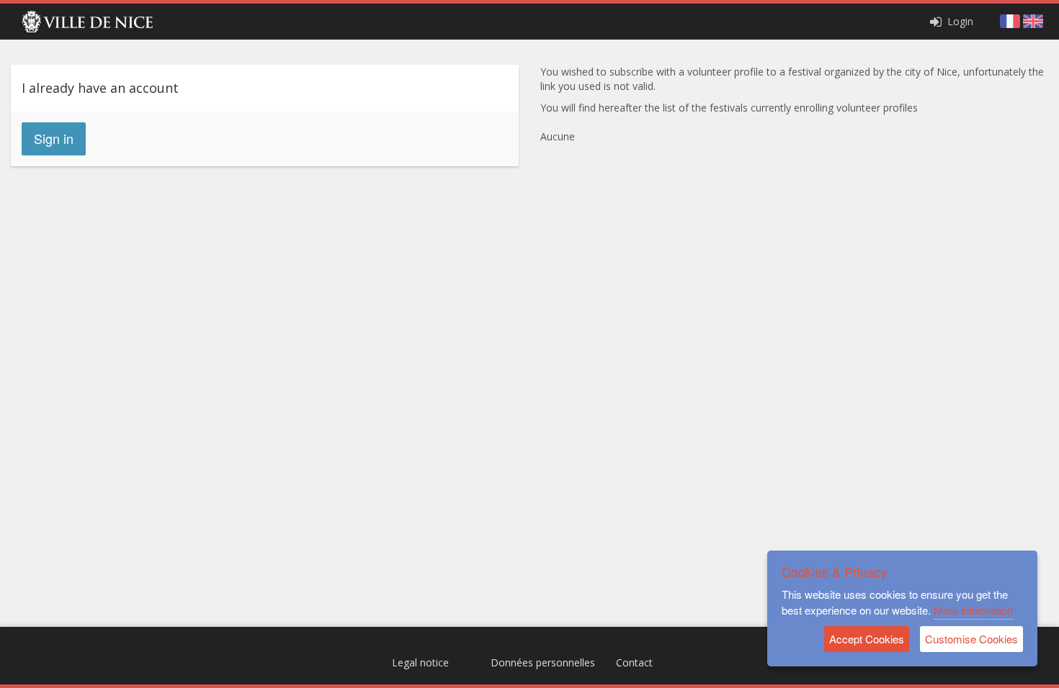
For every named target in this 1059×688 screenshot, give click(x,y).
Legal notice (420, 662)
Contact (634, 662)
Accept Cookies (866, 638)
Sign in (53, 138)
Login (958, 21)
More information (973, 609)
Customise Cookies (971, 638)
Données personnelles (543, 662)
